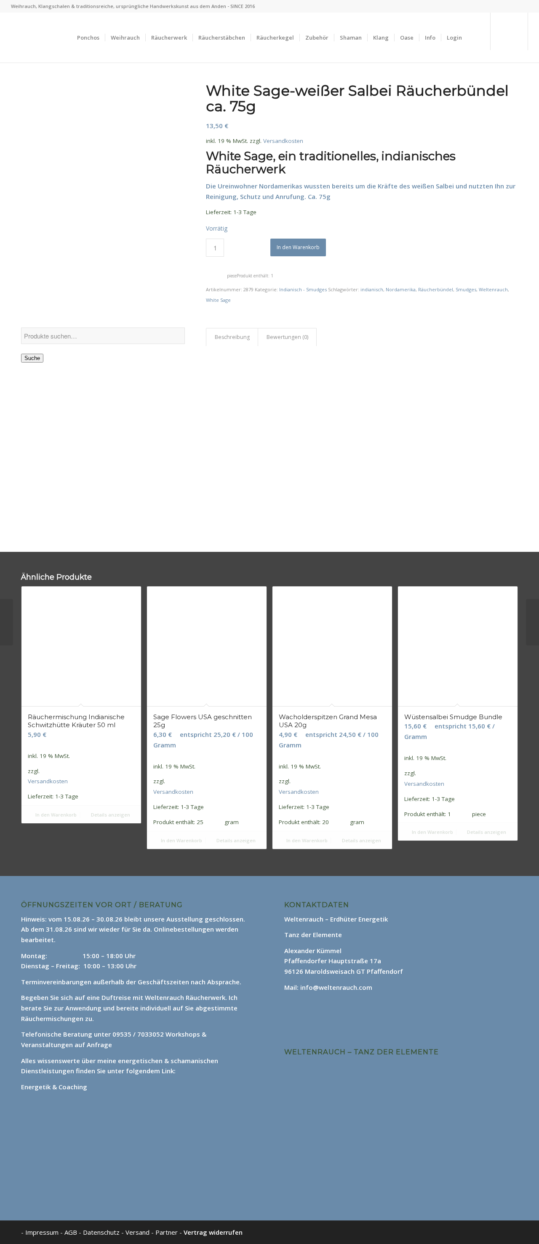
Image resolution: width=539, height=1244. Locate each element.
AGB (71, 1232)
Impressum (42, 1232)
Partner (166, 1232)
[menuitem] (88, 37)
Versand (138, 1232)
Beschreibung (232, 337)
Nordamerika (401, 289)
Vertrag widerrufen (213, 1232)
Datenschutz (102, 1232)
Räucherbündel (435, 289)
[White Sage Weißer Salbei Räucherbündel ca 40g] (532, 622)
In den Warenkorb (298, 247)
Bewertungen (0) (287, 337)
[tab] (232, 337)
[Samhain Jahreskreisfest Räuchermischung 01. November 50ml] (6, 622)
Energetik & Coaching (54, 1087)
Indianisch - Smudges (303, 289)
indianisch (371, 289)
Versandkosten (283, 141)
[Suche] (475, 37)
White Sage (218, 300)
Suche (32, 358)
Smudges (466, 289)
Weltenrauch (493, 289)
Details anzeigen (110, 814)
